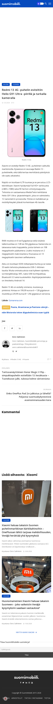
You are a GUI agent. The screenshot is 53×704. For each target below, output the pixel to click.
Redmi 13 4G (16, 359)
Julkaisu (6, 359)
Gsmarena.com (15, 300)
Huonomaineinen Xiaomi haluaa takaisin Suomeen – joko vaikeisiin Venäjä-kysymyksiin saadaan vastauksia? (25, 605)
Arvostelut (16, 698)
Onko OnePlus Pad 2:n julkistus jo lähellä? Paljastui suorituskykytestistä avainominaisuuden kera (28, 397)
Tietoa (47, 698)
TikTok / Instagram (33, 698)
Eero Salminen (18, 337)
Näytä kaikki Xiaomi (25, 632)
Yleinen (16, 84)
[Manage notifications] (5, 699)
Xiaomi (6, 84)
